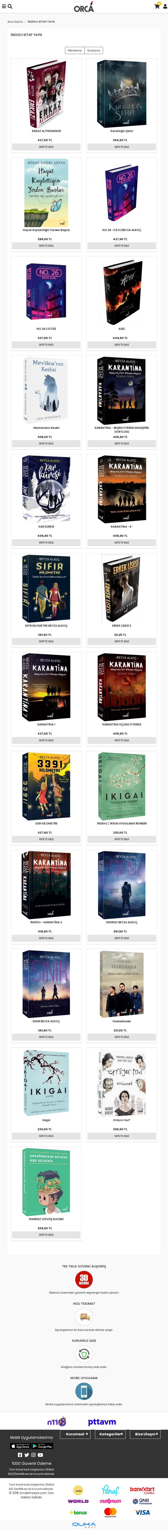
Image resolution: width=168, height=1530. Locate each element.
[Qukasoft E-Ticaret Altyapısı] (84, 1525)
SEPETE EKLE (46, 147)
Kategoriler (110, 1434)
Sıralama (93, 50)
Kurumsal (75, 1434)
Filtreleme (75, 50)
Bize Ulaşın (145, 1434)
